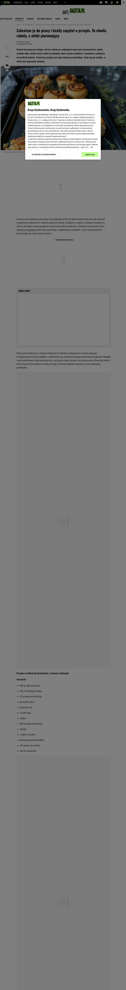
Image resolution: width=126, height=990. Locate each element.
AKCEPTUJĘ (90, 155)
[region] (63, 129)
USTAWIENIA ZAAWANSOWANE (44, 155)
